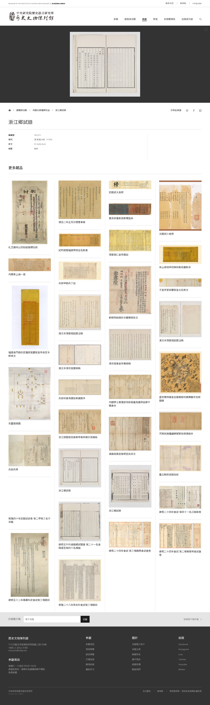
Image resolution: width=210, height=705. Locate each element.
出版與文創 (187, 19)
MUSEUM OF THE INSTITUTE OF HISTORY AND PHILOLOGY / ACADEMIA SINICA (36, 3)
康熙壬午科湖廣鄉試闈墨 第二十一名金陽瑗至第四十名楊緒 (80, 546)
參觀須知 (90, 644)
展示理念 (136, 659)
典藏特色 (136, 654)
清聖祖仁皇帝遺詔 (118, 254)
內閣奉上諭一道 (16, 274)
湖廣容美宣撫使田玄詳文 (122, 454)
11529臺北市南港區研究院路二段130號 (27, 644)
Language (197, 3)
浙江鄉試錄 (60, 110)
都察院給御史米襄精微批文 (123, 317)
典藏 (144, 19)
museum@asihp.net (17, 650)
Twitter (182, 659)
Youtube (182, 664)
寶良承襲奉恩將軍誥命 (121, 218)
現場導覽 (90, 649)
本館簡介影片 (138, 644)
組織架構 (136, 664)
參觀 (116, 19)
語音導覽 (90, 654)
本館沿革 (136, 649)
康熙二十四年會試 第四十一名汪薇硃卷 (180, 512)
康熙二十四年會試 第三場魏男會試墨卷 (130, 550)
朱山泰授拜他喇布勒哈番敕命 (175, 267)
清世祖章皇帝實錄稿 (120, 363)
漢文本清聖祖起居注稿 (171, 340)
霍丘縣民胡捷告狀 (169, 474)
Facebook (183, 644)
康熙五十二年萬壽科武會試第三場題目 (29, 600)
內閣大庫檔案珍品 (41, 110)
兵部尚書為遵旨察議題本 (72, 398)
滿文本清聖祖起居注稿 (71, 333)
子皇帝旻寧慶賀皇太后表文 (173, 290)
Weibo (181, 669)
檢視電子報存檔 (191, 619)
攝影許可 (90, 669)
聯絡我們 (136, 669)
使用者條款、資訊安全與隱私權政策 (186, 691)
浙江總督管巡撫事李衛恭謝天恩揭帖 (78, 437)
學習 (155, 19)
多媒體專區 (169, 19)
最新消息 (170, 3)
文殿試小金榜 (166, 233)
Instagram (183, 649)
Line (180, 654)
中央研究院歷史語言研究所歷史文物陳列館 (31, 16)
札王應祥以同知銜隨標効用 (23, 247)
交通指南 (90, 659)
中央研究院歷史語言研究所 (20, 691)
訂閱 (85, 619)
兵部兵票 (13, 469)
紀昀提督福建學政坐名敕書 (73, 250)
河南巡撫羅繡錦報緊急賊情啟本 (176, 433)
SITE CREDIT (19, 694)
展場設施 (90, 664)
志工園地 (147, 691)
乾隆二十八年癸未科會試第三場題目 (78, 605)
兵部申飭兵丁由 (67, 283)
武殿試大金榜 (116, 192)
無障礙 (183, 3)
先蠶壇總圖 (14, 423)
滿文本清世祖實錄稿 (69, 368)
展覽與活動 (130, 19)
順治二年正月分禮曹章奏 (72, 222)
